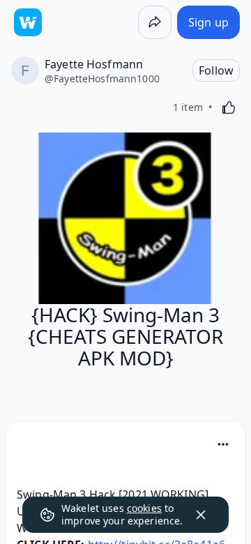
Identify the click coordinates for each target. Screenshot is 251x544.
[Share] (155, 22)
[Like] (229, 107)
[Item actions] (223, 444)
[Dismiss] (201, 515)
